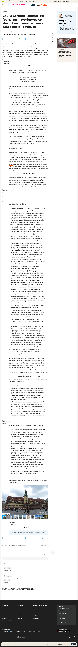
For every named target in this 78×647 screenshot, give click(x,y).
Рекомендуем (61, 49)
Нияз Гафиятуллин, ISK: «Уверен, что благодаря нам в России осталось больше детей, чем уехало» (65, 53)
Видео (19, 610)
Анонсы (19, 608)
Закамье (8, 4)
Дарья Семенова (68, 15)
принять (73, 644)
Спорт (6, 605)
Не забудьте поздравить (38, 610)
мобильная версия (37, 631)
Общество (5, 11)
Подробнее (60, 644)
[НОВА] (18, 5)
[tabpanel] (66, 22)
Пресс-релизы (5, 615)
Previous (59, 32)
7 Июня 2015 (4, 31)
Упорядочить (44, 554)
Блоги (3, 613)
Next (74, 32)
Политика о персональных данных (39, 636)
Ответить (6, 570)
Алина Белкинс (12, 522)
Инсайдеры (35, 615)
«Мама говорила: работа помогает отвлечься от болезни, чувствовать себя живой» (66, 22)
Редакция (4, 618)
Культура (20, 605)
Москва (63, 1)
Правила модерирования (7, 590)
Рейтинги (35, 613)
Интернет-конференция (37, 608)
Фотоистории (20, 615)
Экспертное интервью (40, 605)
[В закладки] (52, 37)
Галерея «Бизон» (36, 620)
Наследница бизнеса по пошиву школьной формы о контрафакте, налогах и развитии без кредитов (65, 28)
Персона (4, 610)
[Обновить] (52, 552)
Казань (55, 1)
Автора (20, 554)
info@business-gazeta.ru (63, 613)
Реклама (20, 618)
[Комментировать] (52, 33)
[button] (47, 486)
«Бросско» (67, 16)
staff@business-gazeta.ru (63, 622)
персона (60, 12)
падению (11, 164)
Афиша (3, 608)
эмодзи (9, 568)
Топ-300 (34, 622)
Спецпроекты (36, 618)
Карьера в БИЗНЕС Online (7, 620)
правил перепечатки (45, 641)
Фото (19, 613)
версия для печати (44, 545)
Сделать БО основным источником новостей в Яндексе (28, 532)
